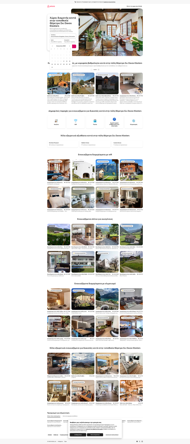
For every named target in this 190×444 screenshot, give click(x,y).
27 (60, 64)
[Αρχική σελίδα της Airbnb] (51, 6)
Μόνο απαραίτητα (95, 434)
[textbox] (56, 42)
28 (63, 64)
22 (66, 61)
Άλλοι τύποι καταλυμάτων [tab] (53, 416)
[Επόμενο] (98, 69)
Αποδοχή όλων (78, 434)
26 (58, 64)
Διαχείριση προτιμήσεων (112, 434)
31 (52, 67)
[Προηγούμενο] (91, 69)
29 (66, 64)
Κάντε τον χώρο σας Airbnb (134, 6)
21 (63, 61)
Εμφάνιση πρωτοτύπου (109, 2)
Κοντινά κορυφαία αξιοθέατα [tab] (70, 416)
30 (69, 64)
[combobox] (63, 36)
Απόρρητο (60, 441)
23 (69, 61)
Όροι (65, 441)
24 (52, 64)
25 (55, 64)
